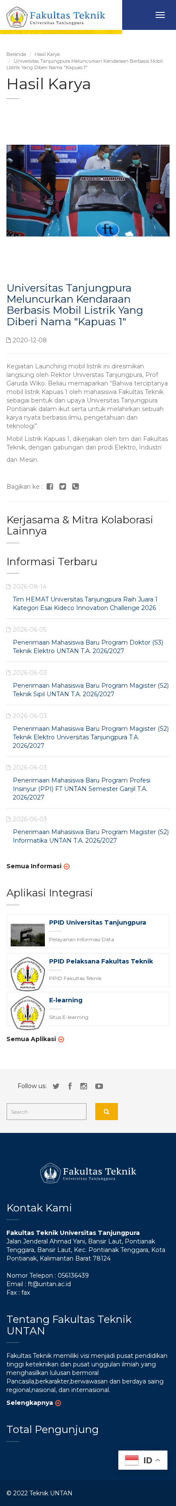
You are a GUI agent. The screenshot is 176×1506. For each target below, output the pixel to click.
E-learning (65, 1000)
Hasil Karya (47, 54)
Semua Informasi (34, 866)
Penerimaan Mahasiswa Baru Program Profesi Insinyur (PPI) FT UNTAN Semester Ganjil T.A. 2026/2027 (81, 788)
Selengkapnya (29, 1403)
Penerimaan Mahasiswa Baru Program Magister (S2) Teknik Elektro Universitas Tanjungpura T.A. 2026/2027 (91, 737)
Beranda (16, 54)
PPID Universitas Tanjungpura (97, 922)
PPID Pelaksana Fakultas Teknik (101, 961)
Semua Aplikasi (31, 1039)
